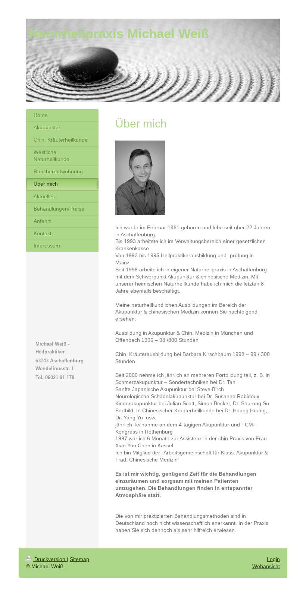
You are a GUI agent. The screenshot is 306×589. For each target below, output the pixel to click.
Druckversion (50, 559)
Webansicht (266, 566)
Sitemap (79, 559)
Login (273, 559)
